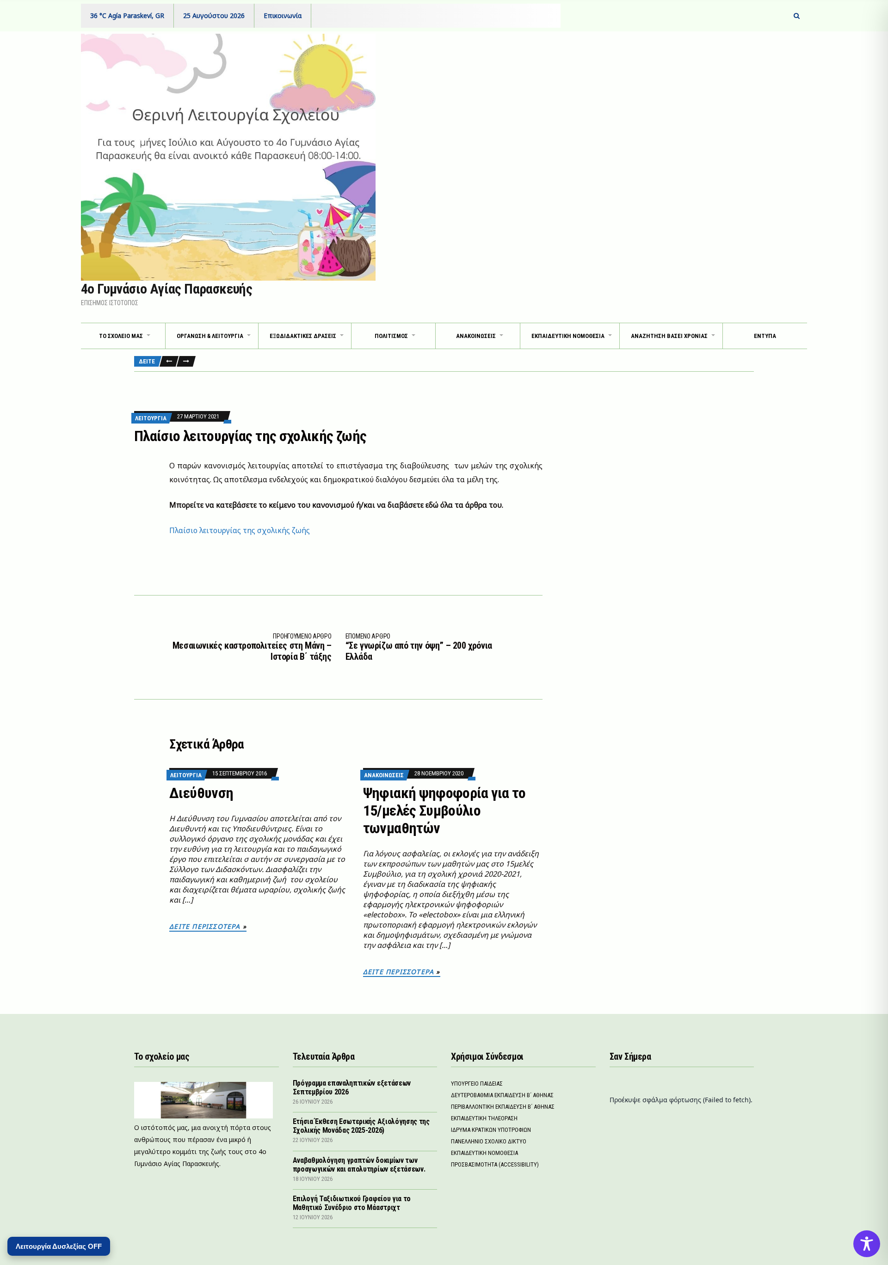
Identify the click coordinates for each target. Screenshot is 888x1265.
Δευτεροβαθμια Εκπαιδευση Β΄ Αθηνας (502, 1095)
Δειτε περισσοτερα (204, 926)
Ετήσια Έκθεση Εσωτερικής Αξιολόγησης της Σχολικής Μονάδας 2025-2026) (361, 1126)
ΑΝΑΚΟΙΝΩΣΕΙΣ (476, 335)
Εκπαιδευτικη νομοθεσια (567, 335)
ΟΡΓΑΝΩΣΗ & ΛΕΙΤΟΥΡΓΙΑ (210, 335)
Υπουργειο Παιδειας (477, 1083)
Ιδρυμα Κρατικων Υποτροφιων (491, 1129)
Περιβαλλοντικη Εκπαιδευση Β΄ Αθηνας (503, 1106)
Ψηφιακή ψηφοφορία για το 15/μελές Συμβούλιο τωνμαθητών (444, 810)
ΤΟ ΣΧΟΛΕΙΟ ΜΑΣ (121, 335)
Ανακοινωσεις (384, 775)
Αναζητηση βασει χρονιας (669, 335)
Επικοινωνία (283, 15)
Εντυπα (765, 335)
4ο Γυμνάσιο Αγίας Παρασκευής (166, 289)
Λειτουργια (150, 418)
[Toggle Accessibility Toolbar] (866, 1243)
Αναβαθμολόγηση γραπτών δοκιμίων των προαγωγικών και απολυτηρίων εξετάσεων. (359, 1164)
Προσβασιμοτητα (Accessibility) (495, 1164)
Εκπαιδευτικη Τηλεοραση (484, 1118)
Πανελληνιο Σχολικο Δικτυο (488, 1141)
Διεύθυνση (201, 793)
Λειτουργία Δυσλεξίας (59, 1246)
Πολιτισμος (391, 335)
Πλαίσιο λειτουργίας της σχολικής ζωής (239, 530)
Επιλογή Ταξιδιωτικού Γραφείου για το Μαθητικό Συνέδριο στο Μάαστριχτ (352, 1203)
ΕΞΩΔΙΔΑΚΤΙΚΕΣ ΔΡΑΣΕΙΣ (303, 335)
